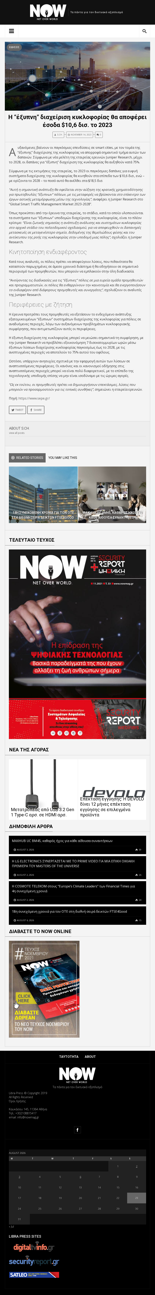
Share (38, 410)
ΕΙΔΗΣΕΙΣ (14, 47)
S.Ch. (60, 134)
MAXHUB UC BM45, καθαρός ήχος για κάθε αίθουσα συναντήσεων (62, 841)
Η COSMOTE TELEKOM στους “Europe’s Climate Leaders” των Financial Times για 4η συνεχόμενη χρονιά (73, 888)
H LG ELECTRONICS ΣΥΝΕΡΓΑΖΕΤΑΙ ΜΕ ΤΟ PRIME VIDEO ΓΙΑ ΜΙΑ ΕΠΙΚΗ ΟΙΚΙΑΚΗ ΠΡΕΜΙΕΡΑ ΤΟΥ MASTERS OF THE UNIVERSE (73, 863)
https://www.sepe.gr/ (34, 398)
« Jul (11, 1226)
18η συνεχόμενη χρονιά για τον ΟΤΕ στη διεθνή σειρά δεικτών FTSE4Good (70, 911)
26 (139, 874)
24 (139, 899)
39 (139, 849)
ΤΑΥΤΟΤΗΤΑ (69, 1057)
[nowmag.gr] (48, 11)
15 (139, 920)
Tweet (19, 410)
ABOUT (90, 1057)
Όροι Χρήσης (17, 1101)
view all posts (16, 433)
